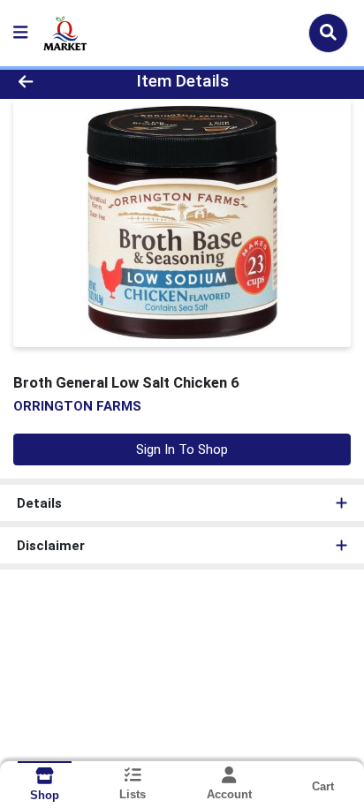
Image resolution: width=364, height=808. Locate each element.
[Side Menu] (20, 33)
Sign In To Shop (182, 449)
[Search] (328, 32)
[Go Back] (55, 82)
